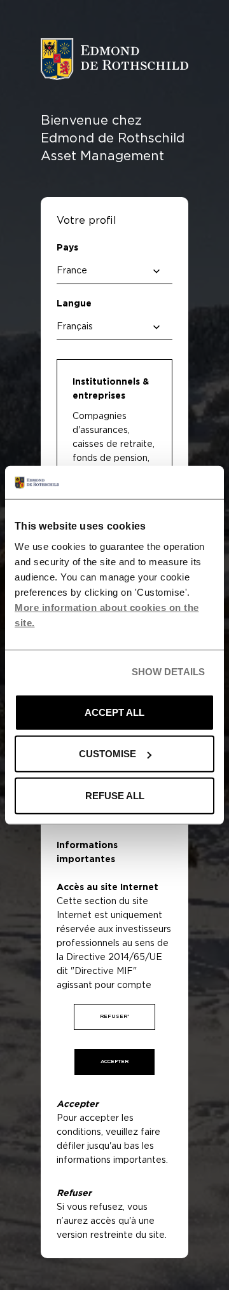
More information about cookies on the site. (107, 615)
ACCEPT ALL (114, 712)
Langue (74, 303)
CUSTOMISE (107, 753)
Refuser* (114, 1016)
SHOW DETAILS (168, 671)
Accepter (114, 1061)
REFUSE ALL (114, 795)
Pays (67, 248)
